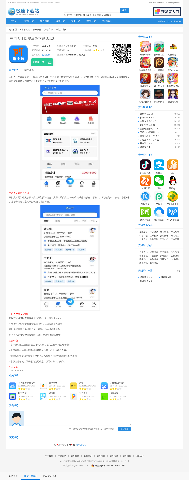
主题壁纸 (154, 232)
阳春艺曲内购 (145, 102)
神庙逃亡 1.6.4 (147, 143)
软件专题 (160, 2)
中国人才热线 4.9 (148, 121)
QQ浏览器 (159, 220)
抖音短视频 (145, 172)
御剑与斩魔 (173, 102)
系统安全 (143, 232)
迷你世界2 (172, 54)
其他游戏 (154, 263)
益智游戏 (175, 255)
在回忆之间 (159, 102)
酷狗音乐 (145, 204)
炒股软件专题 (146, 277)
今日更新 (162, 21)
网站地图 (140, 456)
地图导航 (143, 239)
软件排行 (177, 2)
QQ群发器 (106, 15)
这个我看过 (159, 70)
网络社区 (175, 235)
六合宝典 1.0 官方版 (149, 140)
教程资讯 (106, 21)
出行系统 (114, 393)
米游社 (52, 393)
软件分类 (169, 2)
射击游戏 (164, 252)
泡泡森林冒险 (173, 86)
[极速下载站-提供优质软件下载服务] (23, 15)
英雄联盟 (78, 15)
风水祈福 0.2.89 (147, 125)
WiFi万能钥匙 (173, 220)
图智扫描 (22, 393)
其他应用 (48, 29)
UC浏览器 (145, 188)
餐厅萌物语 (145, 54)
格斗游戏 (154, 259)
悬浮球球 (53, 382)
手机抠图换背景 (117, 382)
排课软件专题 (146, 281)
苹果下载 (91, 21)
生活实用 (175, 232)
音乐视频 (154, 235)
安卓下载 (75, 21)
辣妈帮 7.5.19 (146, 114)
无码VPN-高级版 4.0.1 (150, 132)
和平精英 (87, 15)
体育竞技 (154, 255)
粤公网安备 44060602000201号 (109, 465)
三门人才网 (61, 29)
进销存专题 (166, 277)
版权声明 (88, 456)
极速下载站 (24, 29)
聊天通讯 (164, 232)
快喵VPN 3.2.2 (147, 117)
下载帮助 (62, 456)
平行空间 (83, 393)
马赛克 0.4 (145, 147)
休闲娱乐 (143, 252)
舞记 (81, 382)
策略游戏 (164, 255)
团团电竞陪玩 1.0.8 (149, 128)
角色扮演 (175, 252)
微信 (159, 188)
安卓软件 (37, 29)
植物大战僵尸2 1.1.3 (149, 136)
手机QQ (172, 188)
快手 (173, 172)
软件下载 (29, 21)
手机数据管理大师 (26, 382)
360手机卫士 (173, 204)
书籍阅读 (143, 235)
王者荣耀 (97, 15)
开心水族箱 (173, 70)
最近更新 (152, 2)
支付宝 (159, 172)
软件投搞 (75, 456)
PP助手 (159, 204)
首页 (13, 21)
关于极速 (49, 456)
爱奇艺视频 (145, 220)
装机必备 (177, 21)
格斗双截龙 (145, 86)
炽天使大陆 (159, 86)
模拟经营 (175, 259)
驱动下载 (60, 21)
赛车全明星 (159, 54)
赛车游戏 (143, 255)
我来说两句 (81, 444)
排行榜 (169, 21)
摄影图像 (164, 235)
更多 (178, 271)
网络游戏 (143, 259)
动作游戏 (154, 252)
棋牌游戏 (143, 263)
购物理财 (154, 239)
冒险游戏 (164, 259)
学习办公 (164, 239)
